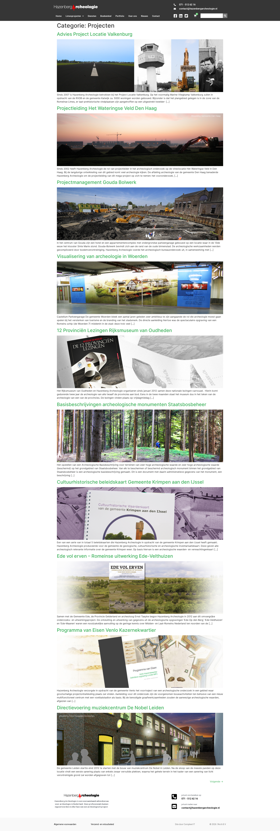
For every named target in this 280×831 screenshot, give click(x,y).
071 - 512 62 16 (189, 798)
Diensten (92, 16)
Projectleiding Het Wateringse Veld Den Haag (107, 108)
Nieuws (144, 16)
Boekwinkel (105, 16)
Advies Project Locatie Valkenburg (94, 34)
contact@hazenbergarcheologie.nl (200, 807)
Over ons (132, 16)
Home (59, 16)
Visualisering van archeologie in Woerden (102, 256)
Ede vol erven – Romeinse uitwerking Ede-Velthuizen (115, 556)
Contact (156, 16)
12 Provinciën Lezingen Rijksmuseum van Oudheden (114, 330)
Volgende (216, 781)
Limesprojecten (73, 16)
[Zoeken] (225, 15)
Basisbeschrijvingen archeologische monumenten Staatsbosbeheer (131, 404)
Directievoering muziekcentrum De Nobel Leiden (110, 707)
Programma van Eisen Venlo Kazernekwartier (106, 630)
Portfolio (120, 16)
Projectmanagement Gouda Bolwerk (96, 182)
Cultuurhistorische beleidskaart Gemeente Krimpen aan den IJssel (130, 482)
